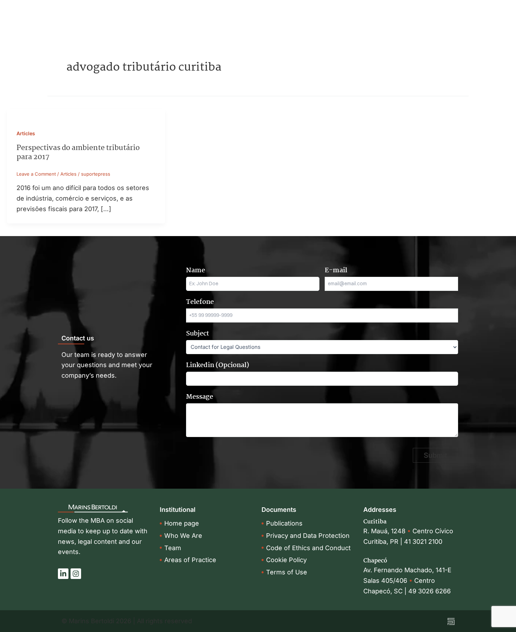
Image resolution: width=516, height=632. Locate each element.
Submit (435, 455)
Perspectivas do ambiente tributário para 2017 (78, 152)
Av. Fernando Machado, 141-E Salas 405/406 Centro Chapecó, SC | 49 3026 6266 (407, 580)
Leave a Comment (36, 174)
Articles (25, 133)
